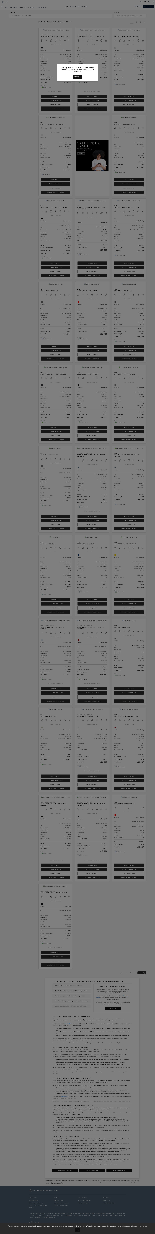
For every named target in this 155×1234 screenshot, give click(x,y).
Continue (77, 76)
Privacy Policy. (142, 1226)
